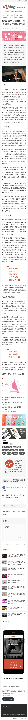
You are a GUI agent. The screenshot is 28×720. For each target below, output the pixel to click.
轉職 (12, 450)
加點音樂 (19, 1)
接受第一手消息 (8, 699)
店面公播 (21, 17)
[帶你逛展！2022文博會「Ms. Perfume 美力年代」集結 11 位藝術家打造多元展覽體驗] (4, 563)
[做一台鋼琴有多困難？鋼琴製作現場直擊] (4, 589)
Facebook (6, 621)
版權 (10, 17)
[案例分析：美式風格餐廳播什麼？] (4, 576)
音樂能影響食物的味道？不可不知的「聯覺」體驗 (16, 581)
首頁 (4, 15)
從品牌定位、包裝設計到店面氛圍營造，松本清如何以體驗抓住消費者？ (16, 594)
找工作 (21, 450)
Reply (4, 490)
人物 (17, 15)
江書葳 (9, 453)
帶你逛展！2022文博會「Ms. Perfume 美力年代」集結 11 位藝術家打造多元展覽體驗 (16, 562)
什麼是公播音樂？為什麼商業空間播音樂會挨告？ (16, 569)
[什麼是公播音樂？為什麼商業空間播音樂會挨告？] (4, 570)
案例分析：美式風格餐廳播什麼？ (16, 575)
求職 (4, 453)
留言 (21, 537)
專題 (21, 15)
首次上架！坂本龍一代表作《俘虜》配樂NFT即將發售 (16, 614)
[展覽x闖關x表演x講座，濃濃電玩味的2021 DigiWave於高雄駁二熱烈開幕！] (4, 602)
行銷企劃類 (6, 450)
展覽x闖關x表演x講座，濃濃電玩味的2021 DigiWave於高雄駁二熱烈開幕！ (16, 601)
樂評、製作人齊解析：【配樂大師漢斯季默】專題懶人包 (16, 555)
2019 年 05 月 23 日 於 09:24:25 (18, 487)
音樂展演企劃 (16, 447)
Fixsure (18, 92)
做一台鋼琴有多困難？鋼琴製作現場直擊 (16, 587)
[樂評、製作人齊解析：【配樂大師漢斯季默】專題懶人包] (4, 557)
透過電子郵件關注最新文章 (11, 686)
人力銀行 (21, 453)
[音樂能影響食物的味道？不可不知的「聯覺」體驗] (4, 583)
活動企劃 (15, 453)
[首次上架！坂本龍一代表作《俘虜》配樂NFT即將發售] (4, 615)
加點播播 (24, 1)
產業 (12, 15)
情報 (8, 15)
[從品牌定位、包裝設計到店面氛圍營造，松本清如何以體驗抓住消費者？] (4, 595)
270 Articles (17, 462)
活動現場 (5, 17)
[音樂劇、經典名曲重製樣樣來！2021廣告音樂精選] (4, 609)
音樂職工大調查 (7, 447)
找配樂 (15, 17)
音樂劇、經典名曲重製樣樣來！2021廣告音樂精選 (16, 608)
